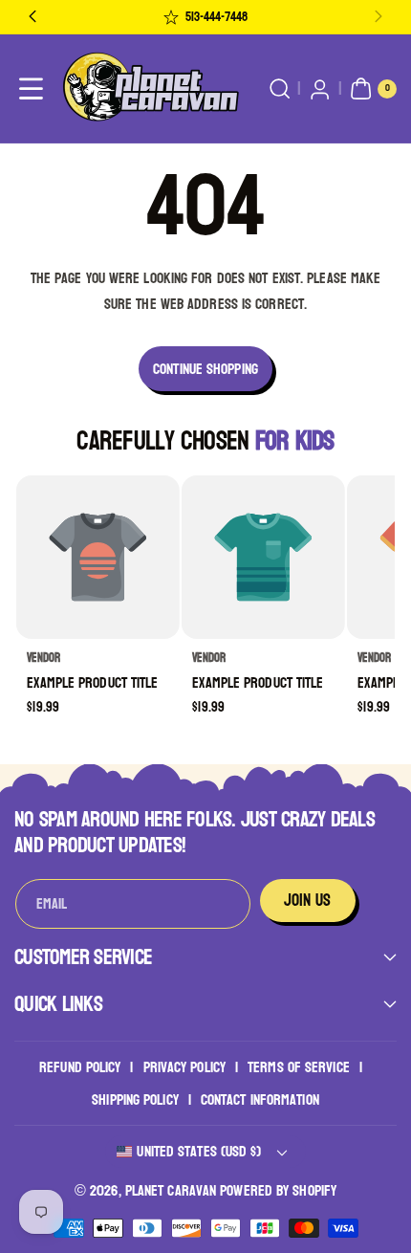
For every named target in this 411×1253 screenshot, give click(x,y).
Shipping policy (135, 1099)
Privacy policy (184, 1067)
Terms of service (299, 1067)
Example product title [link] (93, 682)
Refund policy (79, 1067)
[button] (31, 89)
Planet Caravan (170, 1190)
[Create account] (319, 89)
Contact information (260, 1099)
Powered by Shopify (278, 1190)
